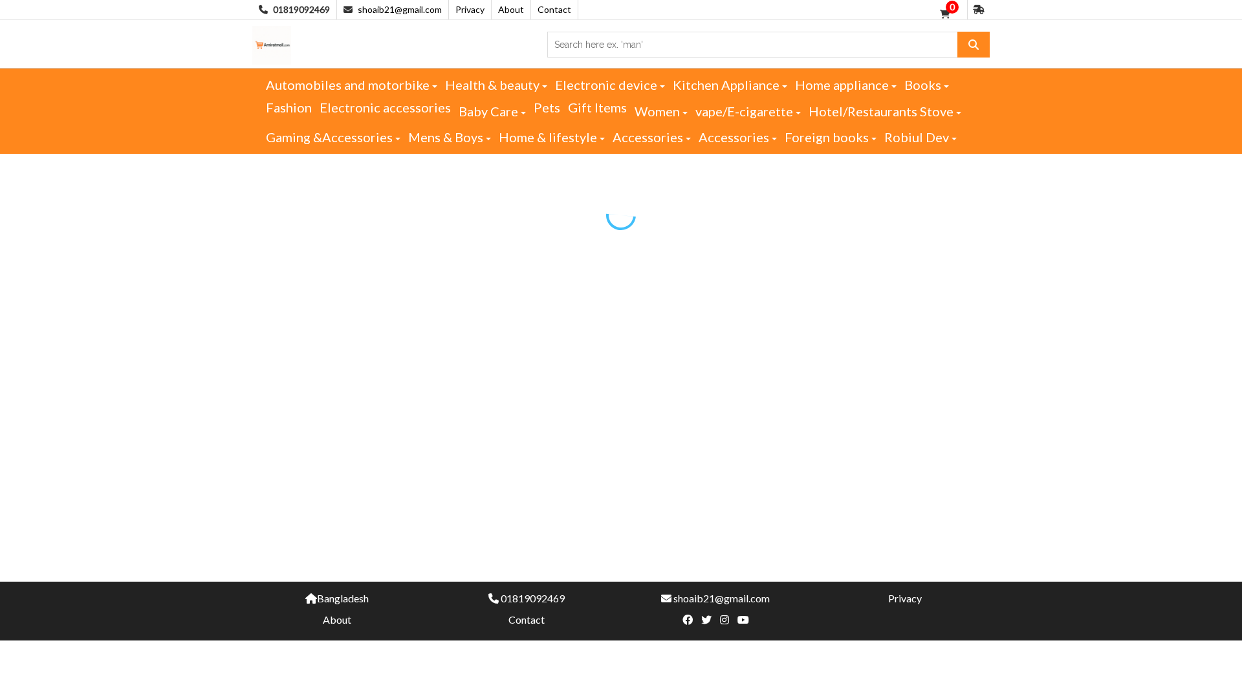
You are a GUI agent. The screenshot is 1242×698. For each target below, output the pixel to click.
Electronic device (607, 84)
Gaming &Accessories (330, 137)
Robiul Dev (918, 137)
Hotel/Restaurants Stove (882, 111)
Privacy (470, 9)
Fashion (289, 107)
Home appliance (843, 84)
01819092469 (533, 598)
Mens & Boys (447, 137)
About (511, 9)
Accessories (649, 137)
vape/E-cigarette (745, 111)
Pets (547, 107)
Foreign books (828, 137)
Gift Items (597, 107)
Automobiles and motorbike (349, 84)
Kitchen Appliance (727, 84)
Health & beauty (493, 84)
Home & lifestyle (549, 137)
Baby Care (490, 111)
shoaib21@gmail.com (400, 9)
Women (658, 111)
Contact (554, 9)
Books (924, 84)
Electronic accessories (385, 107)
